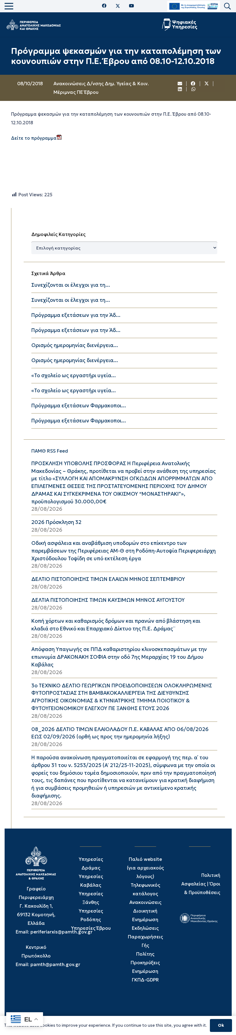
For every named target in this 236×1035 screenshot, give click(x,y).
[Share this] (193, 83)
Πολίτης (145, 954)
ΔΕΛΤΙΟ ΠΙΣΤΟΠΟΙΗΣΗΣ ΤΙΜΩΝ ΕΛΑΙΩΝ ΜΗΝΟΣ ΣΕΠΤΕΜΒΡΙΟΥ (108, 579)
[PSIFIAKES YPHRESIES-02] (180, 24)
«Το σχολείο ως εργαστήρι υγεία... (73, 375)
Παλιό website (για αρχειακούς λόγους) (145, 867)
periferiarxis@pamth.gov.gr (61, 932)
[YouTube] (131, 6)
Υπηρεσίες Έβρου (91, 928)
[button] (227, 6)
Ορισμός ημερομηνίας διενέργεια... (74, 345)
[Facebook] (104, 6)
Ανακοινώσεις (145, 902)
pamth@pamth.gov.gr (55, 964)
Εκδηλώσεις (145, 928)
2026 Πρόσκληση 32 (56, 522)
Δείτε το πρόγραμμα (34, 138)
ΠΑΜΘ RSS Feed (49, 451)
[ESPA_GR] (193, 6)
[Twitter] (118, 6)
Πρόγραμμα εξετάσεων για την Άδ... (75, 315)
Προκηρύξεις (145, 962)
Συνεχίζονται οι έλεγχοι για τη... (70, 285)
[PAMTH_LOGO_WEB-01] (33, 24)
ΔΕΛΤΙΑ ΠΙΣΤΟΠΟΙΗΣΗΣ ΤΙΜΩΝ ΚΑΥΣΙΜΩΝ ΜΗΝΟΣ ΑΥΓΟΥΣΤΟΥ (108, 600)
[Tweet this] (207, 83)
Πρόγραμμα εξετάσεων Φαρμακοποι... (78, 405)
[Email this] (180, 83)
